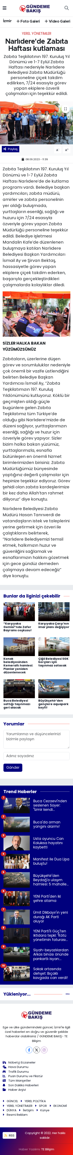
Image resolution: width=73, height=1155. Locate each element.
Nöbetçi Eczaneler (21, 1062)
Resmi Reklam (17, 1115)
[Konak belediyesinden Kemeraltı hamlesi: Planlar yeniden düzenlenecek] (19, 646)
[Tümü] (68, 994)
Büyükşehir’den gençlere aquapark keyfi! (53, 704)
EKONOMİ (60, 1106)
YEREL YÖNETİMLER (36, 33)
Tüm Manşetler (19, 1080)
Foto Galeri (30, 21)
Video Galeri (59, 21)
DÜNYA (11, 1110)
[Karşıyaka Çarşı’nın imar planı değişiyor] (54, 611)
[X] (36, 1050)
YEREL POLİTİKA (35, 1101)
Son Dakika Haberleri (23, 1085)
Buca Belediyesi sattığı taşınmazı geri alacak (16, 704)
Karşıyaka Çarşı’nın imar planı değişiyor (53, 625)
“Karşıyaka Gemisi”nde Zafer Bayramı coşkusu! (17, 627)
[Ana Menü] (4, 7)
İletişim (28, 1110)
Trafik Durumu (18, 1071)
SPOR (43, 1106)
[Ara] (66, 8)
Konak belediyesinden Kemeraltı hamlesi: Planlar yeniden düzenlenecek (18, 665)
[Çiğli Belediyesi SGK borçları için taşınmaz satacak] (54, 646)
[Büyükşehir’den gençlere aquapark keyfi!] (54, 688)
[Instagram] (44, 1050)
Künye (44, 1110)
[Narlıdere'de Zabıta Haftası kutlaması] (36, 122)
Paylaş (13, 149)
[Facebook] (29, 1050)
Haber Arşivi (17, 1090)
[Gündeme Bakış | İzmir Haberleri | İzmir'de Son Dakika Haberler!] (34, 8)
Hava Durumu (18, 1067)
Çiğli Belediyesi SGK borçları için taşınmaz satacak (53, 662)
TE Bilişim (47, 1149)
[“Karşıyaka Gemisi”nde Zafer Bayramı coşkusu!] (19, 611)
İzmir (7, 21)
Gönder (12, 767)
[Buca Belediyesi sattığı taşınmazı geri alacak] (19, 688)
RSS (11, 1135)
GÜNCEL (12, 1101)
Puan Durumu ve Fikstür (25, 1076)
